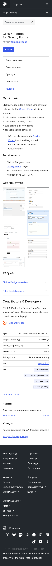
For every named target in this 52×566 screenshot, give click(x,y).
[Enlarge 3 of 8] (21, 222)
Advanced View (11, 394)
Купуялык (8, 468)
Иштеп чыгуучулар (13, 487)
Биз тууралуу (10, 453)
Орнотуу (10, 74)
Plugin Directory (10, 12)
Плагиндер (33, 463)
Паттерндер (33, 468)
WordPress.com (12, 501)
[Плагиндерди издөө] (32, 22)
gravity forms (42, 375)
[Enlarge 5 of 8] (21, 260)
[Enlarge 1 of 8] (21, 191)
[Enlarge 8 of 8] (45, 242)
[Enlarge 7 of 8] (45, 214)
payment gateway (40, 387)
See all (46, 415)
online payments (41, 381)
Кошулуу (32, 477)
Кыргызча (14, 528)
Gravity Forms (26, 109)
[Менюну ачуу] (47, 4)
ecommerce (30, 375)
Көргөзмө (32, 453)
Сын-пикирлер (13, 67)
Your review (9, 415)
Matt (7, 505)
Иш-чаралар (34, 482)
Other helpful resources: (15, 291)
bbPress (8, 510)
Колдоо (10, 88)
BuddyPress (10, 515)
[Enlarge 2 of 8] (21, 206)
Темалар (32, 458)
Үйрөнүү (7, 477)
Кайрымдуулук (36, 487)
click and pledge (41, 370)
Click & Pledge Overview (15, 282)
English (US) (43, 363)
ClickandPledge (19, 42)
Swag (31, 492)
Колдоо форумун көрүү (15, 436)
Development (12, 81)
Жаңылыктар (10, 458)
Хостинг (7, 463)
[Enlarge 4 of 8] (21, 241)
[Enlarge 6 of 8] (45, 191)
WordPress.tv (11, 492)
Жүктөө (8, 49)
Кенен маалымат (15, 60)
